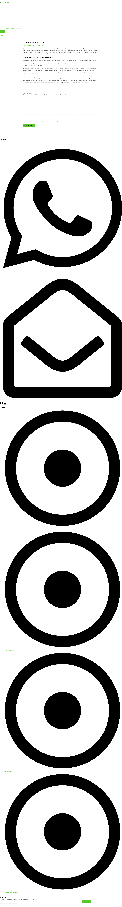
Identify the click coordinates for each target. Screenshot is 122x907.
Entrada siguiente (94, 87)
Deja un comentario (27, 45)
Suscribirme (86, 901)
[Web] (87, 116)
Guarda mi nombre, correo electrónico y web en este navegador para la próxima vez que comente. (47, 121)
